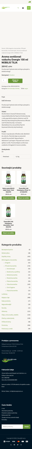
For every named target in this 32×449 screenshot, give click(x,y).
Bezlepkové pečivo (7, 250)
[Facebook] (14, 444)
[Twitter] (17, 444)
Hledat (27, 427)
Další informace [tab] (6, 100)
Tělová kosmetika (12, 284)
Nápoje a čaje (5, 297)
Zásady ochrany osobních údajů (10, 417)
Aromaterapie (11, 269)
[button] (18, 8)
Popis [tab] (3, 97)
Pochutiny (5, 325)
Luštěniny (4, 294)
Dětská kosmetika (12, 275)
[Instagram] (21, 444)
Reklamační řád (6, 415)
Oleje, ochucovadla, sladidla (10, 315)
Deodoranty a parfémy (13, 272)
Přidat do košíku (15, 80)
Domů (3, 48)
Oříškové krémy (6, 322)
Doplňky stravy (6, 256)
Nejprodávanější (6, 304)
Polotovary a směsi (7, 329)
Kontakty (4, 419)
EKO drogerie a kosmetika (9, 260)
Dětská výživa (6, 253)
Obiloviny (4, 311)
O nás (3, 408)
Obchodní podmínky (7, 410)
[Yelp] (11, 444)
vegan (26, 88)
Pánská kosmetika (12, 278)
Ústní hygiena (11, 287)
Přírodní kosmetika (10, 266)
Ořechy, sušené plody (8, 318)
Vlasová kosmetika (12, 290)
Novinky (4, 308)
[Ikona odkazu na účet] (23, 8)
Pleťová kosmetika (12, 281)
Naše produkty (6, 301)
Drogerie (7, 263)
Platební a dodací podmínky (9, 413)
